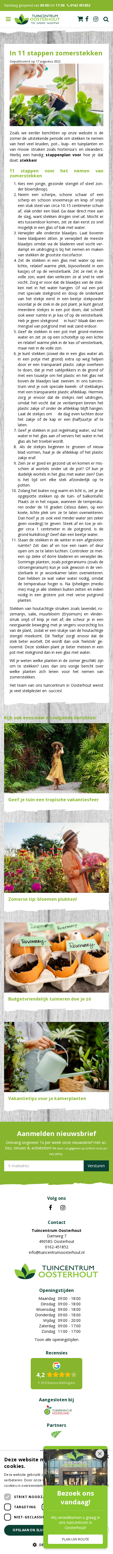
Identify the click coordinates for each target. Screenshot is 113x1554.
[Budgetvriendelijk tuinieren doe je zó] (56, 957)
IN (63, 1208)
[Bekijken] (80, 19)
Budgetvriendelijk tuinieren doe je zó (49, 999)
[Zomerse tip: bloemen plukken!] (56, 858)
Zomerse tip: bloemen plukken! (42, 899)
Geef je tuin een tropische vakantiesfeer (53, 800)
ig (96, 19)
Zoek (106, 19)
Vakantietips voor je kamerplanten (47, 1098)
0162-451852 (56, 1246)
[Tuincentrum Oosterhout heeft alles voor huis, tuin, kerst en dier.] (37, 19)
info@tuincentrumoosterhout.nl (56, 1252)
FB (50, 1208)
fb (87, 19)
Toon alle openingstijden (56, 1339)
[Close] (99, 1453)
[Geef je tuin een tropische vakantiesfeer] (56, 758)
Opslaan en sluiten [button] (32, 1530)
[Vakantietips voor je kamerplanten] (56, 1057)
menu (8, 19)
